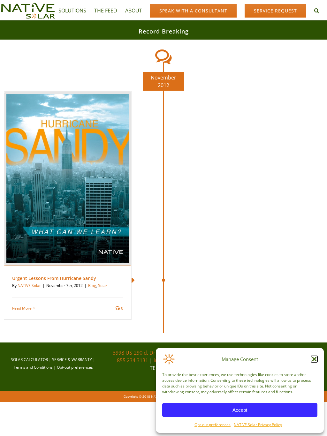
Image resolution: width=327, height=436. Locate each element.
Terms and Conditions (33, 367)
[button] (314, 359)
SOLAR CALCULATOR (29, 359)
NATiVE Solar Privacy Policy (258, 424)
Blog (92, 285)
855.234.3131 (132, 360)
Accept (239, 410)
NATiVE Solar (29, 285)
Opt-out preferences (212, 424)
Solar (102, 285)
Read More (22, 308)
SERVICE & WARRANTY (72, 359)
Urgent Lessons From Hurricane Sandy (54, 278)
